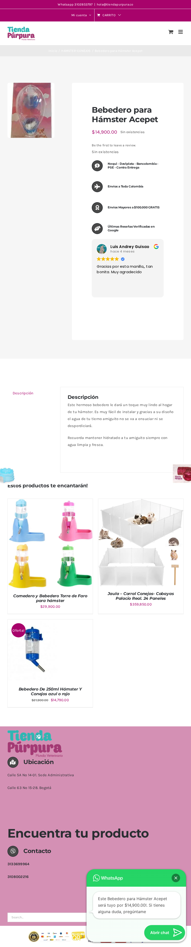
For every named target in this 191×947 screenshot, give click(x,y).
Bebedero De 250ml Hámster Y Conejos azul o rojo (50, 691)
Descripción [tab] (23, 393)
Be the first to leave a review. (114, 145)
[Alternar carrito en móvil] (170, 31)
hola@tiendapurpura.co (115, 4)
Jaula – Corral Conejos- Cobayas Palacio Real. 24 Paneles (141, 596)
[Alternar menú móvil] (181, 31)
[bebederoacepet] (30, 110)
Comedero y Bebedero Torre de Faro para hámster (50, 598)
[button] (176, 878)
